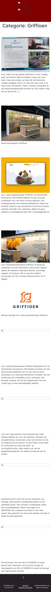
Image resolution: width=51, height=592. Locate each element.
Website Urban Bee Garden (18, 150)
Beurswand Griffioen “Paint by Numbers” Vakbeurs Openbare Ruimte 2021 (25, 222)
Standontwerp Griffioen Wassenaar (22, 99)
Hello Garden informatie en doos (25, 390)
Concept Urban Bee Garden (19, 322)
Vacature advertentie (20, 32)
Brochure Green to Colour (24, 459)
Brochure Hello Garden (21, 521)
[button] (25, 19)
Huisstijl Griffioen (16, 284)
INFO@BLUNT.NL (9, 585)
